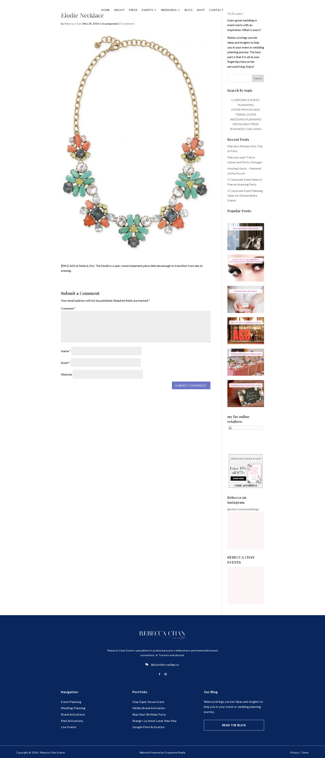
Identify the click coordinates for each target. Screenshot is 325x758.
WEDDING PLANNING (245, 119)
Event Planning (71, 701)
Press (133, 9)
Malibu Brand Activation (148, 708)
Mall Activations (72, 720)
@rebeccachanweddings (243, 509)
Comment (68, 308)
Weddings (169, 9)
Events (147, 9)
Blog (189, 9)
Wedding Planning (73, 708)
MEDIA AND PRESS (245, 124)
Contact (216, 9)
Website (66, 374)
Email (65, 362)
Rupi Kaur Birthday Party (149, 714)
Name (66, 351)
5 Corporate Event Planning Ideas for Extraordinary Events (245, 195)
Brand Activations (73, 714)
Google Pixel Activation (148, 727)
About (119, 9)
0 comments (127, 23)
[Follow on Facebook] (159, 674)
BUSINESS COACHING (245, 129)
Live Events (69, 727)
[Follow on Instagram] (165, 674)
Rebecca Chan (72, 23)
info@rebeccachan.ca (165, 664)
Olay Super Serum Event (148, 701)
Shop (201, 9)
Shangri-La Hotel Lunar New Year (154, 720)
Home (105, 9)
